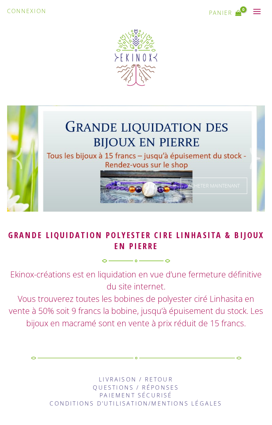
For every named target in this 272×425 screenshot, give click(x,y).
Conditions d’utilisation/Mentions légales (136, 403)
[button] (17, 158)
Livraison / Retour (136, 379)
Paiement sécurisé (136, 395)
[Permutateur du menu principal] (257, 11)
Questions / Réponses (136, 387)
